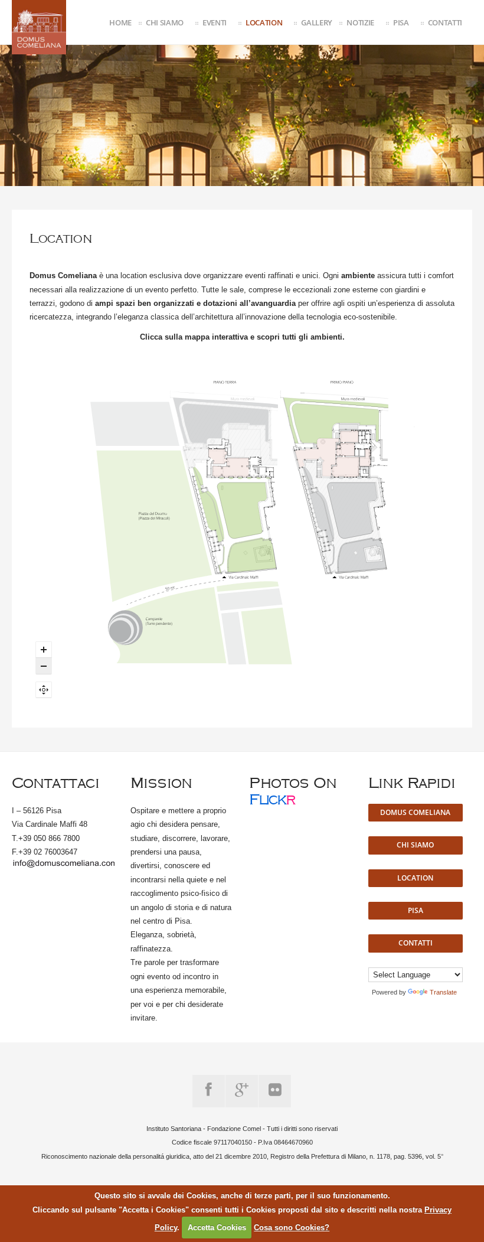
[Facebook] (208, 1091)
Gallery (316, 22)
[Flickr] (275, 1091)
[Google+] (241, 1091)
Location (264, 22)
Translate (443, 992)
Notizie (360, 22)
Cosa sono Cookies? (291, 1227)
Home (120, 22)
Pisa (401, 22)
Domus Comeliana (415, 812)
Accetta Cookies (217, 1227)
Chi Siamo (165, 22)
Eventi (214, 22)
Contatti (445, 22)
